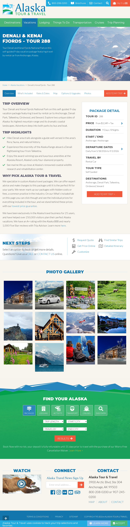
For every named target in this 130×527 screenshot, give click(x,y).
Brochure (80, 3)
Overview (9, 93)
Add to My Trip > (104, 194)
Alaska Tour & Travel (24, 9)
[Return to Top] (6, 519)
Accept (120, 523)
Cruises (99, 22)
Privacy (59, 516)
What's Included (25, 93)
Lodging (44, 22)
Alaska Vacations (18, 85)
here (63, 225)
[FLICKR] (64, 492)
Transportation (82, 22)
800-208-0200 (59, 3)
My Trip (122, 3)
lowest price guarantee (24, 205)
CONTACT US (45, 254)
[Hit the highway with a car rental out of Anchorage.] (49, 295)
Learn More (100, 523)
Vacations (30, 22)
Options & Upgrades (70, 93)
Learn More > (76, 450)
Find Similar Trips (113, 240)
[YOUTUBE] (70, 492)
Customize (83, 251)
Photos (87, 93)
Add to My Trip (114, 93)
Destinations (12, 22)
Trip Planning (115, 22)
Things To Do (61, 22)
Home (5, 85)
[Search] (107, 3)
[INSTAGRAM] (58, 492)
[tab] (9, 93)
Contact (98, 3)
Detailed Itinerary (113, 245)
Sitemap (73, 516)
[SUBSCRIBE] (81, 485)
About (102, 501)
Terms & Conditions (38, 516)
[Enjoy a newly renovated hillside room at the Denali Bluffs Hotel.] (80, 295)
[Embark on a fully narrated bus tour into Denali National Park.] (112, 295)
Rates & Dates (43, 93)
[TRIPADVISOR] (77, 492)
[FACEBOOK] (53, 492)
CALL (30, 254)
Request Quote (85, 240)
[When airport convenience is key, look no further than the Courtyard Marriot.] (18, 295)
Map (55, 93)
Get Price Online (86, 245)
